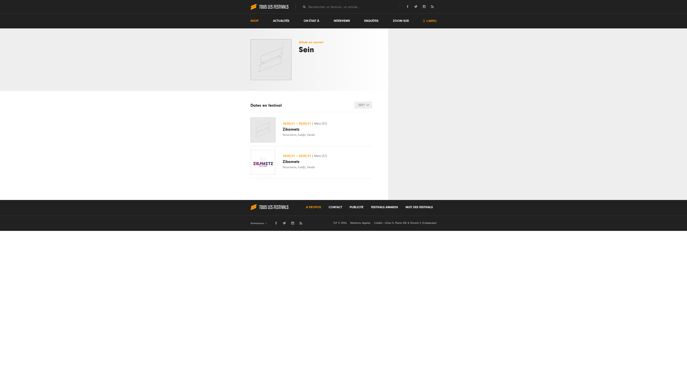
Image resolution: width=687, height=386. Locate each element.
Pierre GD (401, 223)
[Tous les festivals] (269, 9)
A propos (313, 207)
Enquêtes (371, 21)
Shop (254, 21)
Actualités (281, 21)
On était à (311, 21)
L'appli (430, 21)
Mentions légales (360, 223)
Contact (335, 207)
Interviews (342, 21)
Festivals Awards (384, 207)
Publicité (356, 207)
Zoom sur (401, 21)
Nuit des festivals (419, 207)
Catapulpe (429, 223)
